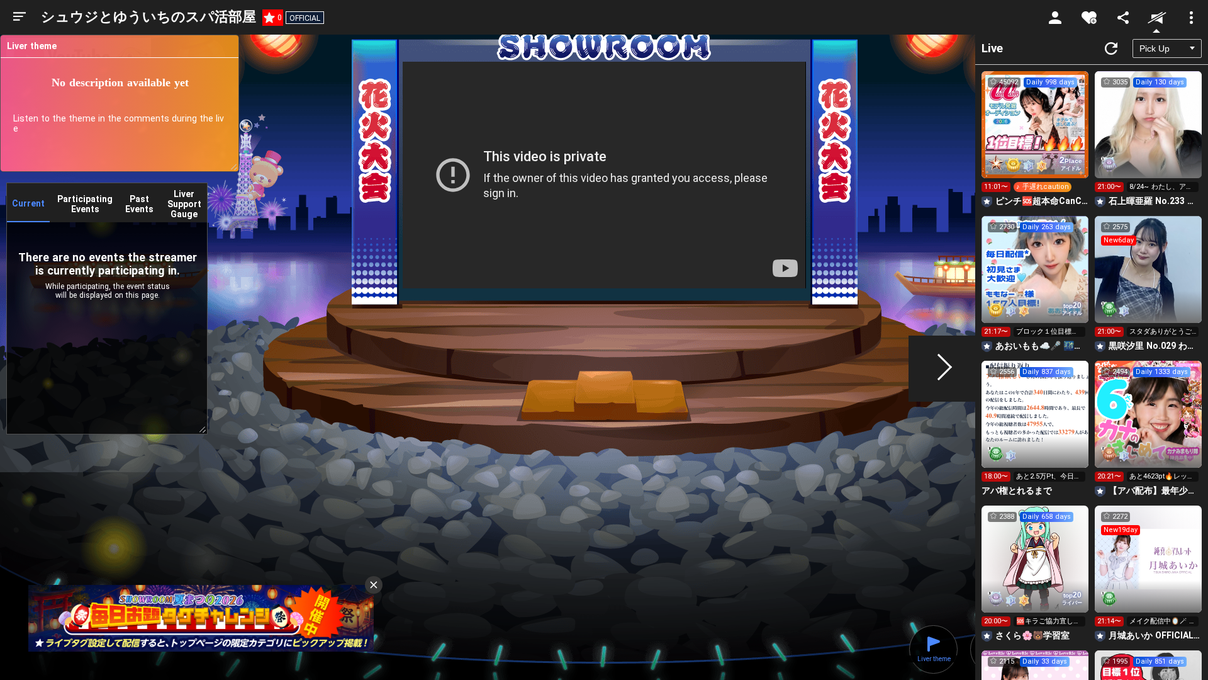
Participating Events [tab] (85, 204)
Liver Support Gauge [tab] (184, 204)
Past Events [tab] (139, 204)
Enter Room (1035, 136)
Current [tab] (28, 203)
